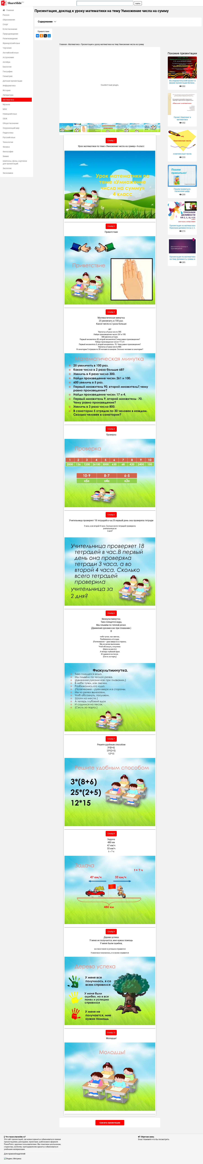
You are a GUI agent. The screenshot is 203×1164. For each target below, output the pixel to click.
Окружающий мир (11, 128)
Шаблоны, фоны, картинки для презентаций (15, 162)
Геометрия (7, 76)
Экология (7, 168)
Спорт (5, 24)
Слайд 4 (111, 429)
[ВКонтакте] (37, 35)
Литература (8, 95)
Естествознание (10, 29)
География (7, 71)
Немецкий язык (10, 113)
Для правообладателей (14, 1153)
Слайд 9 (111, 931)
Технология (8, 142)
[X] (45, 35)
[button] (157, 49)
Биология (7, 66)
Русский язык (9, 137)
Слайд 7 (111, 738)
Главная (10, 10)
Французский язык (11, 43)
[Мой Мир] (49, 35)
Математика (8, 99)
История (6, 90)
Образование (9, 19)
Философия (8, 151)
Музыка (6, 104)
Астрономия (8, 57)
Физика (6, 146)
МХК (5, 109)
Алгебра (6, 62)
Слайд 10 (111, 1032)
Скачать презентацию (110, 1122)
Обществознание (10, 123)
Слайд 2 (111, 226)
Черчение (7, 48)
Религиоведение (10, 38)
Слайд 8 (111, 833)
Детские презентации (12, 81)
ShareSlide (16, 3)
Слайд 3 (111, 312)
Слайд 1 (111, 140)
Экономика (8, 173)
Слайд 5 (111, 514)
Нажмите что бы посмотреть (156, 1139)
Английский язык (11, 52)
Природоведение (10, 33)
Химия (6, 156)
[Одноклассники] (41, 35)
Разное (6, 15)
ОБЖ (5, 118)
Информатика (9, 85)
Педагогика (8, 132)
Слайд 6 (111, 613)
